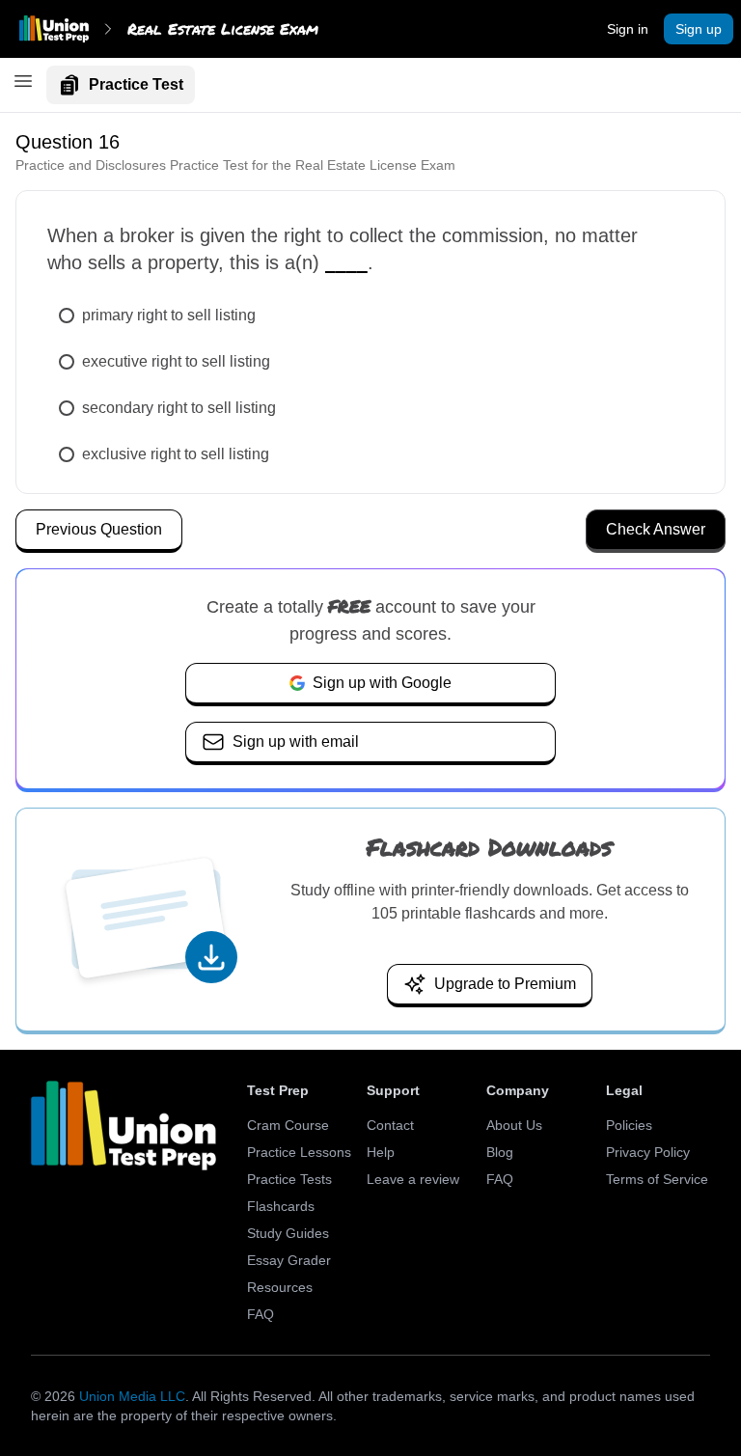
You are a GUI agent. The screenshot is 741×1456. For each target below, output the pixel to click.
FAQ (260, 1314)
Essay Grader (289, 1260)
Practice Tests (289, 1179)
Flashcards (281, 1206)
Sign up (698, 29)
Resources (280, 1287)
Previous (99, 529)
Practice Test (136, 84)
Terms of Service (657, 1179)
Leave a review (413, 1179)
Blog (499, 1152)
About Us (514, 1125)
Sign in (627, 29)
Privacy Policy (648, 1152)
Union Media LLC (132, 1396)
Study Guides (288, 1233)
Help (381, 1152)
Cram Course (288, 1125)
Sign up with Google (382, 682)
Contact (390, 1125)
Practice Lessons (299, 1152)
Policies (629, 1125)
